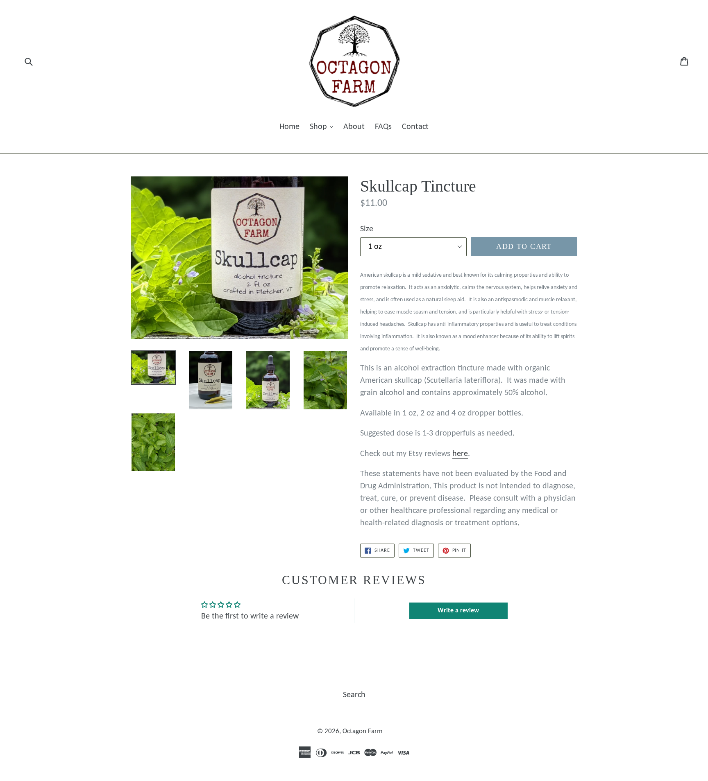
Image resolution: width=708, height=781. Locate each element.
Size (366, 229)
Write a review (458, 610)
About (354, 127)
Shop (319, 127)
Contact (415, 127)
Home (289, 127)
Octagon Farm (363, 731)
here (460, 454)
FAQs (383, 127)
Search (354, 695)
